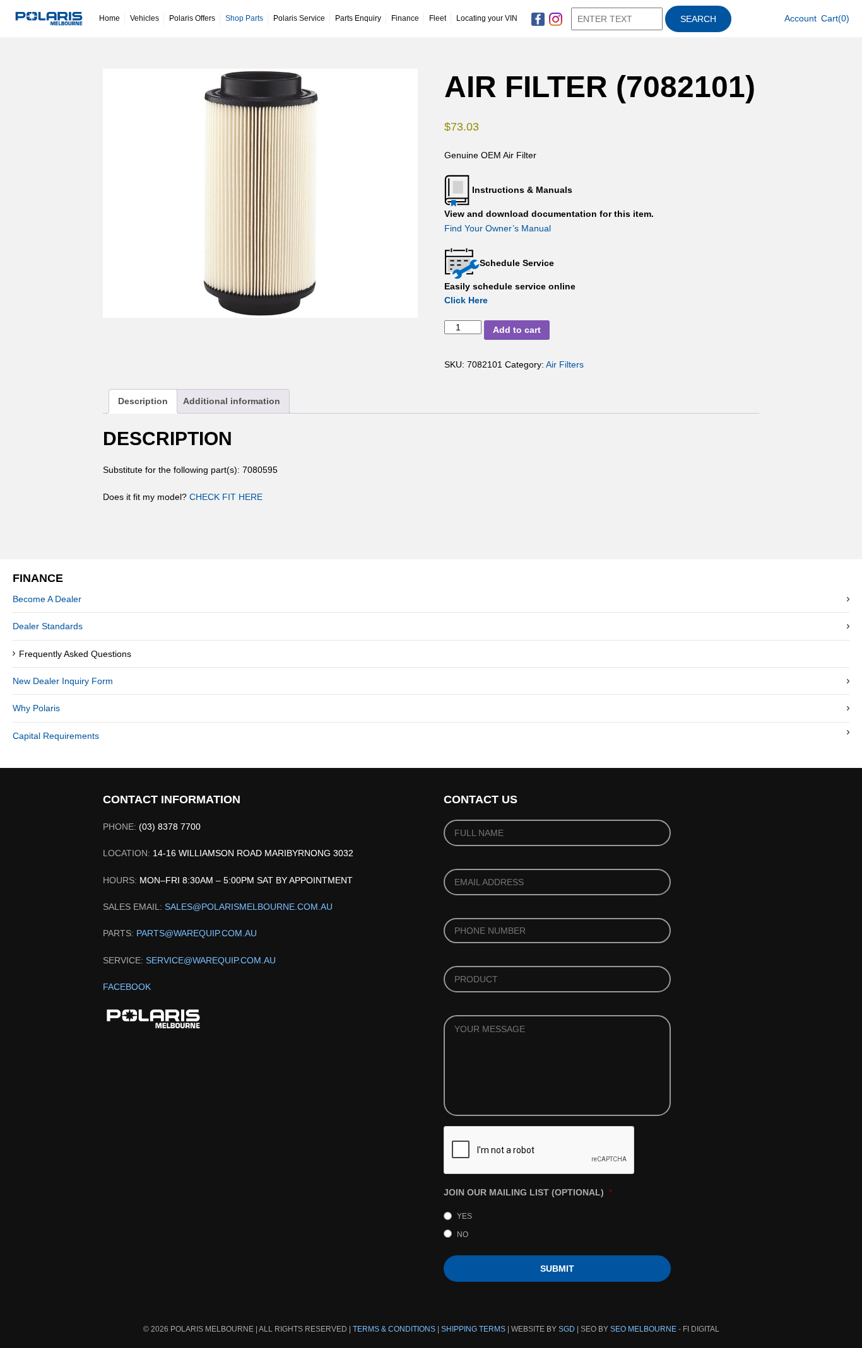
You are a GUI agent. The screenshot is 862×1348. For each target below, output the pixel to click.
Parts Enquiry (358, 18)
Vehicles (144, 18)
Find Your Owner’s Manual (497, 228)
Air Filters (565, 364)
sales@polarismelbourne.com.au (249, 907)
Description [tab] (143, 401)
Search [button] (698, 19)
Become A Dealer (47, 599)
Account (800, 18)
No (462, 1234)
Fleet (437, 18)
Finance (405, 18)
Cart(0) (835, 18)
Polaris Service (299, 18)
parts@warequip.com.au (196, 933)
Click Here (466, 300)
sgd (566, 1329)
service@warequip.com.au (211, 960)
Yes (464, 1216)
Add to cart (517, 330)
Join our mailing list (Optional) (528, 1192)
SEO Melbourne (643, 1329)
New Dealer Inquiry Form (63, 681)
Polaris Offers (192, 18)
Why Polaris (36, 708)
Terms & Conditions (394, 1329)
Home (109, 18)
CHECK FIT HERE (225, 497)
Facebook (127, 987)
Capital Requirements (56, 736)
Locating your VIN (486, 18)
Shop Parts (244, 18)
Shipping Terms (473, 1329)
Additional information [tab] (231, 401)
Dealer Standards (48, 626)
